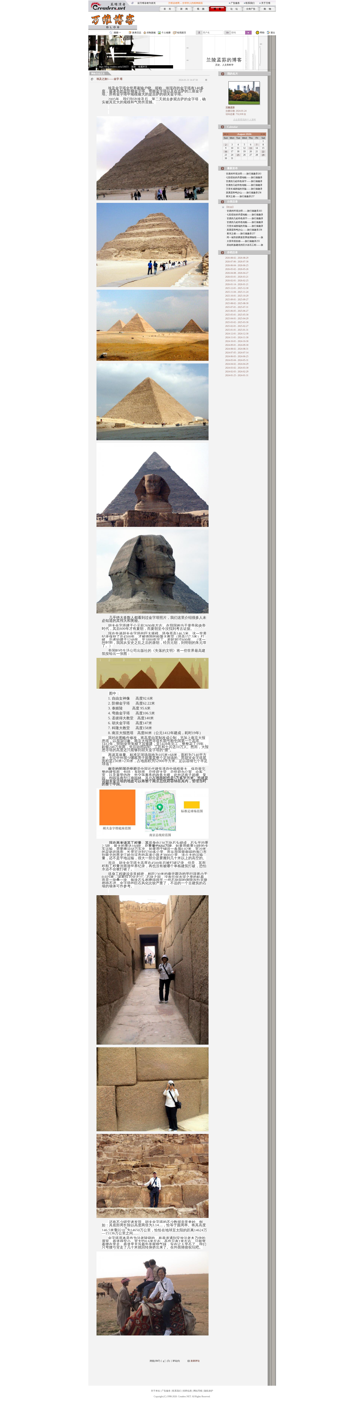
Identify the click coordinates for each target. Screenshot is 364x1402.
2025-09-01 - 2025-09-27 (236, 299)
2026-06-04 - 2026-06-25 (236, 265)
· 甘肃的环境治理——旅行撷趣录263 (243, 173)
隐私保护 (208, 1390)
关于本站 (155, 1390)
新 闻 (184, 9)
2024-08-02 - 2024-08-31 (236, 349)
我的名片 (232, 73)
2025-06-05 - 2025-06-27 (236, 311)
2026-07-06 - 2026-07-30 (236, 261)
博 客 (217, 9)
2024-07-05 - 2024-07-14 (236, 352)
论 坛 (234, 9)
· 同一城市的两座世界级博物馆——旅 (244, 237)
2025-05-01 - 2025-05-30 (236, 314)
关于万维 (265, 3)
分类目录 (232, 201)
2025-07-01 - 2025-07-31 (236, 307)
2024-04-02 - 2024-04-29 (236, 364)
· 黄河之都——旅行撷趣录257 (239, 196)
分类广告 (250, 9)
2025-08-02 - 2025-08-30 (236, 303)
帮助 (262, 32)
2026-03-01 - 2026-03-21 (236, 276)
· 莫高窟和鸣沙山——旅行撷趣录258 (243, 192)
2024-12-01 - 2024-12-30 (236, 333)
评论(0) (176, 1361)
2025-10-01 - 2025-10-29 (236, 295)
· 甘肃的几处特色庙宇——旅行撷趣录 (243, 181)
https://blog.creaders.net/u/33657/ (114, 66)
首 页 (167, 9)
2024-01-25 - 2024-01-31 (236, 375)
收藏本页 (142, 66)
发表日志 (136, 32)
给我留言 (181, 32)
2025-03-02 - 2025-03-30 (236, 322)
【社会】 (230, 207)
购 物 (267, 9)
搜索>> (117, 32)
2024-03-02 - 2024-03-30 (236, 367)
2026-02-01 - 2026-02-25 (236, 280)
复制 (133, 66)
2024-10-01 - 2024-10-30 (236, 341)
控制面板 (151, 32)
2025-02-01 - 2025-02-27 (236, 326)
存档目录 (232, 252)
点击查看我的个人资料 (244, 119)
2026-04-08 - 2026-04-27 (236, 273)
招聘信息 (187, 1390)
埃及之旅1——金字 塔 (109, 79)
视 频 (200, 9)
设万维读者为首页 (146, 3)
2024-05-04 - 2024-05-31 (236, 360)
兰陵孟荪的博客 (224, 59)
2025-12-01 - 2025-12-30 (236, 288)
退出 (273, 32)
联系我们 (250, 3)
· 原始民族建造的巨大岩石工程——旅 (244, 245)
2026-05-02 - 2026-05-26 (236, 269)
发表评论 (195, 1361)
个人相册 (166, 32)
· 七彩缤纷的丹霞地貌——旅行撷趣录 (243, 177)
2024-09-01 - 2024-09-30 (236, 345)
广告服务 (235, 3)
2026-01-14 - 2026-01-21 (236, 284)
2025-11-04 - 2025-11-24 (236, 292)
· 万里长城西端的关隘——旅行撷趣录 (243, 189)
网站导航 (197, 1390)
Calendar (232, 127)
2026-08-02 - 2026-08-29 (236, 258)
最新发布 (232, 168)
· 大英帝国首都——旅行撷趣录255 (242, 241)
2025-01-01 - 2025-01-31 (236, 330)
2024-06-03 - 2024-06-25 (236, 356)
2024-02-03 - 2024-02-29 (236, 371)
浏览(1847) (155, 1361)
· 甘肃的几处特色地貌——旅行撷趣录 (243, 185)
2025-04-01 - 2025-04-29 (236, 318)
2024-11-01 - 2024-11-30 (236, 337)
